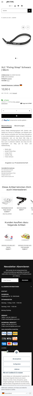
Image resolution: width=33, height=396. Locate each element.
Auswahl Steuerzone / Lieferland (10, 85)
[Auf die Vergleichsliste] (23, 27)
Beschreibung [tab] (6, 126)
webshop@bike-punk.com (12, 319)
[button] (15, 6)
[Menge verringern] (3, 111)
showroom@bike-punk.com (12, 326)
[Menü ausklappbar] (2, 1)
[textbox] (14, 393)
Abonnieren (25, 280)
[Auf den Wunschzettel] (28, 27)
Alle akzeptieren (17, 359)
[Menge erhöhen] (30, 111)
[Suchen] (30, 11)
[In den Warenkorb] (2, 23)
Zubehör (9, 78)
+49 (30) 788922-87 (11, 317)
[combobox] (14, 393)
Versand (14, 93)
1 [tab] (15, 58)
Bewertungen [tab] (19, 126)
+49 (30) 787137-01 (11, 324)
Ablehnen (16, 369)
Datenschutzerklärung (10, 272)
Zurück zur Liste (7, 17)
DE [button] (10, 6)
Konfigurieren (17, 364)
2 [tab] (17, 58)
